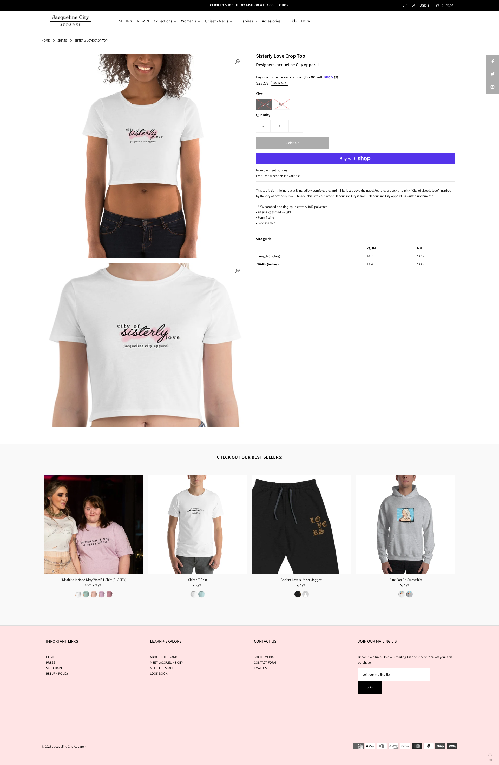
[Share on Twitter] (492, 74)
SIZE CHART (54, 668)
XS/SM (264, 104)
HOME (50, 657)
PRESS (50, 662)
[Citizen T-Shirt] (197, 524)
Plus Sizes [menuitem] (245, 20)
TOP (490, 759)
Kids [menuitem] (293, 20)
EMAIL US (260, 668)
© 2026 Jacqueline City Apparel (63, 746)
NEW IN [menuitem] (143, 20)
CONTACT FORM (265, 662)
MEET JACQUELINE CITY (166, 662)
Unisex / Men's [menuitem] (216, 20)
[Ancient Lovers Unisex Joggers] (301, 524)
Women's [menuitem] (188, 20)
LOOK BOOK (158, 673)
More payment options (271, 170)
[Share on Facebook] (492, 61)
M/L (281, 104)
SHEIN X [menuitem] (125, 20)
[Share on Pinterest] (492, 87)
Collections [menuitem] (163, 20)
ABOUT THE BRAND (163, 657)
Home (46, 40)
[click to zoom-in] (237, 62)
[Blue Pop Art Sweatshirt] (405, 524)
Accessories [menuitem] (271, 20)
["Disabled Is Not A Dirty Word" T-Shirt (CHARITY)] (93, 524)
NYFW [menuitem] (306, 20)
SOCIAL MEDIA (264, 657)
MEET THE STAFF (161, 668)
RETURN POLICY (57, 673)
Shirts (62, 40)
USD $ (424, 5)
